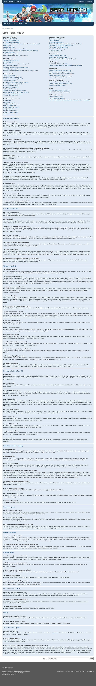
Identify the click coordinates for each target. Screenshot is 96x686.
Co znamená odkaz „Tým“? (56, 50)
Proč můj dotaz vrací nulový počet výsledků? (60, 72)
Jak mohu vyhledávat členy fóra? (57, 75)
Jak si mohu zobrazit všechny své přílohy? (59, 91)
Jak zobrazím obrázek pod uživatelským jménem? (16, 67)
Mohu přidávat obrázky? (9, 105)
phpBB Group (55, 633)
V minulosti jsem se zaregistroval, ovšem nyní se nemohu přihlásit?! (20, 50)
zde (28, 634)
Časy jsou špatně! (7, 62)
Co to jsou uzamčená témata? (11, 112)
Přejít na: (45, 658)
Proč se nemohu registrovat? (10, 54)
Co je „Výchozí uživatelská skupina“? (58, 49)
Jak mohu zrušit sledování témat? (57, 85)
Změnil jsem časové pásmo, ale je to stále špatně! (16, 64)
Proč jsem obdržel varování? (10, 89)
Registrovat (81, 1)
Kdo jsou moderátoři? (54, 40)
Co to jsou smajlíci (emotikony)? (11, 104)
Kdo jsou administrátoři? (55, 39)
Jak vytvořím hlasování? (9, 80)
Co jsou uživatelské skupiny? (56, 42)
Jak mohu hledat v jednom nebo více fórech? (60, 70)
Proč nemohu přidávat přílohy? (11, 87)
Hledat (20, 23)
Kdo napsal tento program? (56, 96)
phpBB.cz (13, 674)
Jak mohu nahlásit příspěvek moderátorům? (14, 90)
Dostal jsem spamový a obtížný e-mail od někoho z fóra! (63, 59)
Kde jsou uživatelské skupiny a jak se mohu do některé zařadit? (65, 44)
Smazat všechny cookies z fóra (65, 671)
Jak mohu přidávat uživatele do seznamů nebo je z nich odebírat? (65, 65)
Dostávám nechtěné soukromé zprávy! (58, 57)
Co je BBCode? (7, 100)
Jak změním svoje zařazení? (10, 69)
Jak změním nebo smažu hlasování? (12, 84)
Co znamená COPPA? (9, 52)
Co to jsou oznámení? (9, 109)
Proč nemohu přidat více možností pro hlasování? (15, 82)
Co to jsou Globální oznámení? (11, 107)
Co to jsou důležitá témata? (10, 110)
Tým (25, 23)
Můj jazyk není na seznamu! (10, 65)
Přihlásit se (89, 1)
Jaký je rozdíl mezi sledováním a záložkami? (60, 82)
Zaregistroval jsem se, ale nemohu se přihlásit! (15, 49)
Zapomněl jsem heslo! (9, 47)
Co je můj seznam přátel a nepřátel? (58, 63)
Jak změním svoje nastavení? (10, 60)
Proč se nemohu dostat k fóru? (11, 85)
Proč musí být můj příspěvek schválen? (13, 94)
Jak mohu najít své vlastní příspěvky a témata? (60, 77)
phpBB (11, 671)
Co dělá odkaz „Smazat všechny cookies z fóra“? (15, 55)
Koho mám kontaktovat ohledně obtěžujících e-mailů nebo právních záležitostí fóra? (70, 100)
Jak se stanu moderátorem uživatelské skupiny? (61, 45)
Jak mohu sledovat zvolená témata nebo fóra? (60, 83)
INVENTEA (21, 673)
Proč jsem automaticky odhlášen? (12, 42)
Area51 (5, 641)
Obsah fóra (7, 23)
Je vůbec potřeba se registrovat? (11, 40)
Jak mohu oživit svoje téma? (10, 95)
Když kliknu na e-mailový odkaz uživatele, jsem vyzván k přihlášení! (20, 70)
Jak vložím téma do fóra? (9, 75)
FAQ (14, 23)
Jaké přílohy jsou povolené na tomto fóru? (59, 90)
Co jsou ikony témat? (8, 114)
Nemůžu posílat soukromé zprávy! (57, 55)
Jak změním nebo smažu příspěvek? (12, 77)
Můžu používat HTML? (9, 102)
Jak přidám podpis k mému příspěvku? (13, 79)
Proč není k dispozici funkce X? (57, 98)
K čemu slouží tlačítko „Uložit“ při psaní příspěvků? (16, 92)
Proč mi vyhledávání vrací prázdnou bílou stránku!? (62, 73)
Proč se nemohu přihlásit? (10, 39)
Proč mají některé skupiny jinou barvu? (59, 47)
